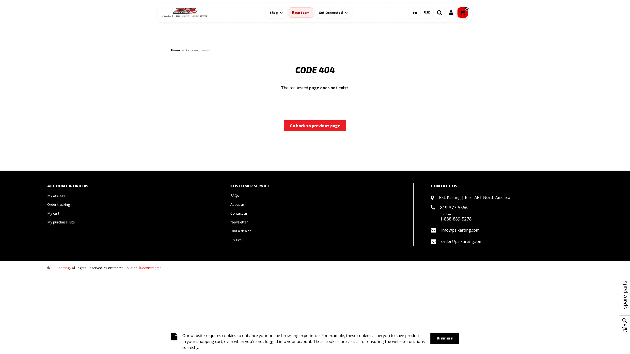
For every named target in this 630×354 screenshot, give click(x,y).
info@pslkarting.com (460, 230)
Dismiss (445, 338)
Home (175, 50)
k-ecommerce (150, 268)
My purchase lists (61, 222)
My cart (53, 213)
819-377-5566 (454, 207)
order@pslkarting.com (461, 241)
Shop (273, 13)
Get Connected (331, 13)
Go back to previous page (315, 125)
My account (56, 195)
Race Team (300, 13)
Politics (236, 239)
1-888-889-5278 (456, 219)
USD (427, 12)
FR (415, 12)
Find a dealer (240, 231)
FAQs (234, 195)
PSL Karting (60, 268)
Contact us (239, 213)
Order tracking (58, 204)
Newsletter (239, 222)
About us (237, 204)
